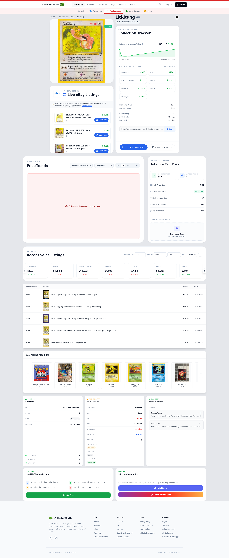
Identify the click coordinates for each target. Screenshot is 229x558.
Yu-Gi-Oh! (103, 4)
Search (132, 4)
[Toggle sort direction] (200, 254)
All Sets (52, 17)
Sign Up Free (68, 495)
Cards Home (78, 4)
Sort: (184, 255)
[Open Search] (160, 5)
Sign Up (165, 525)
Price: (150, 255)
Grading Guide (123, 537)
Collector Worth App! (170, 537)
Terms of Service (146, 525)
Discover (122, 4)
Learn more (87, 106)
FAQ (118, 525)
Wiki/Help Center (101, 537)
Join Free (181, 4)
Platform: (129, 255)
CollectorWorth (63, 518)
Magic (112, 4)
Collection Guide (168, 529)
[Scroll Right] (204, 271)
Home (96, 521)
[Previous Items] (28, 376)
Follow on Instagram (162, 495)
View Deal (103, 120)
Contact (120, 521)
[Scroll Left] (24, 271)
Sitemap (120, 529)
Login (164, 521)
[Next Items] (201, 376)
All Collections (168, 533)
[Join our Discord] (50, 538)
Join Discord (162, 488)
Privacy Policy (145, 521)
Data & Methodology (125, 533)
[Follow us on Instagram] (56, 538)
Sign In (169, 4)
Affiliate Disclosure (147, 533)
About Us (97, 525)
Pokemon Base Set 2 (66, 17)
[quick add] (123, 147)
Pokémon (91, 4)
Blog (96, 529)
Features (97, 533)
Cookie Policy (145, 529)
